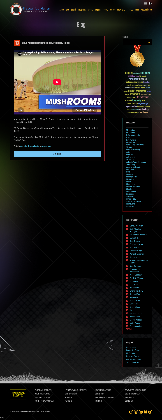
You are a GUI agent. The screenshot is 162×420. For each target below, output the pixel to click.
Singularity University (135, 145)
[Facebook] (131, 412)
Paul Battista (135, 247)
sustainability (135, 110)
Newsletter (121, 9)
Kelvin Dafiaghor (137, 254)
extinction (137, 88)
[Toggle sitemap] (145, 3)
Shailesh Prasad (136, 244)
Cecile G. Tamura (137, 278)
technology (144, 109)
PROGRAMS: (128, 397)
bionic (128, 182)
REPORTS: (68, 397)
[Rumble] (150, 412)
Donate (105, 9)
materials (44, 146)
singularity (147, 107)
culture (145, 85)
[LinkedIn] (141, 412)
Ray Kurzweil (131, 140)
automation (131, 169)
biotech (143, 79)
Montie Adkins (136, 320)
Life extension (142, 97)
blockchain (146, 82)
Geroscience (131, 347)
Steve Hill (134, 304)
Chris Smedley (136, 326)
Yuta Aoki (134, 281)
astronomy (130, 164)
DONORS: (97, 394)
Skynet (129, 147)
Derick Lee (134, 284)
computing (130, 204)
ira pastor (131, 97)
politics (129, 104)
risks (143, 107)
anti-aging (145, 73)
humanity (149, 91)
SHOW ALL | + (129, 329)
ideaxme (127, 94)
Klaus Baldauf (136, 275)
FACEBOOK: (38, 390)
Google (126, 91)
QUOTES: (127, 401)
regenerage (143, 103)
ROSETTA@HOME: (40, 401)
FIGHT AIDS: (38, 397)
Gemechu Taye (136, 251)
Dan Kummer (135, 266)
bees (128, 172)
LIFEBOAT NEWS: (70, 390)
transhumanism (133, 113)
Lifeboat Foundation (25, 411)
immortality (135, 94)
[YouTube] (145, 412)
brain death (128, 85)
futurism (148, 88)
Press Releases (146, 9)
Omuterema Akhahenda (135, 270)
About (62, 9)
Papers (98, 9)
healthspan (141, 91)
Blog (67, 9)
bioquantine (143, 76)
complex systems (133, 201)
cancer (134, 85)
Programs (82, 9)
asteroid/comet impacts (136, 162)
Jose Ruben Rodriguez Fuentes (29, 146)
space (49, 146)
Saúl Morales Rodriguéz (135, 230)
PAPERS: (67, 401)
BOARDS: (127, 394)
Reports (90, 9)
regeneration (131, 106)
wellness (143, 112)
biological (130, 179)
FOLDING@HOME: (100, 397)
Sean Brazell (135, 300)
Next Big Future (132, 356)
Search (149, 42)
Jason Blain (135, 317)
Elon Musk (130, 142)
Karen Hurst (135, 257)
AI (132, 73)
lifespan (128, 100)
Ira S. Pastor (135, 323)
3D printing (130, 130)
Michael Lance (136, 313)
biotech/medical (133, 186)
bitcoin (140, 82)
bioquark (134, 79)
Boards (73, 9)
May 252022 (17, 43)
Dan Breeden (135, 241)
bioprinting (130, 184)
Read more (57, 154)
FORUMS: (98, 401)
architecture (131, 159)
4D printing (130, 132)
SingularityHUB (132, 362)
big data (129, 174)
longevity (136, 100)
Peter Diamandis (133, 135)
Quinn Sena (134, 238)
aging (128, 73)
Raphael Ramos (136, 294)
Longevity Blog (132, 350)
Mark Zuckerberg (133, 150)
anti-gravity (131, 157)
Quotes (130, 9)
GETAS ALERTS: (129, 390)
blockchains (131, 191)
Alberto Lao (134, 288)
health (131, 91)
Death (149, 85)
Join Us (112, 9)
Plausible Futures (133, 359)
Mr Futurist (130, 353)
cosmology (130, 206)
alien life (129, 155)
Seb (131, 310)
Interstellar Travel (146, 94)
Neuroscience (148, 101)
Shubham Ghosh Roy (139, 235)
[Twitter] (136, 412)
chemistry (130, 196)
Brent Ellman (135, 307)
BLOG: (66, 394)
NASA (143, 101)
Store (137, 9)
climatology (131, 199)
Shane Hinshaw (136, 291)
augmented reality (133, 167)
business (130, 194)
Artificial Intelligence (133, 76)
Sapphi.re (47, 411)
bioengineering (132, 177)
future (143, 88)
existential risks (129, 88)
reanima (135, 104)
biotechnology (131, 82)
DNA (128, 137)
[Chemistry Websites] (137, 56)
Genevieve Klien (136, 226)
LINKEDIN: (98, 390)
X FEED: (37, 394)
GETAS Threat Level (18, 395)
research (139, 107)
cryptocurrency (140, 85)
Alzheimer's (136, 73)
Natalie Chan (135, 297)
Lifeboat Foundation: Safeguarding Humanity (30, 9)
